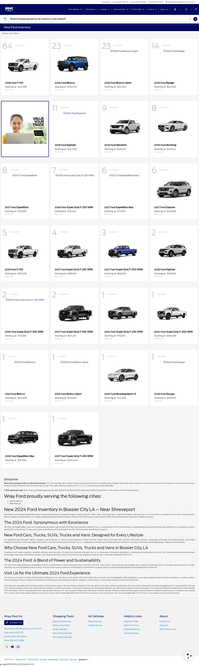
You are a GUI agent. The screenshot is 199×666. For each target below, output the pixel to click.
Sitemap (43, 659)
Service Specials (131, 633)
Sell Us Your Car (131, 625)
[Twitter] (6, 647)
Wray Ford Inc (9, 659)
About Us (163, 625)
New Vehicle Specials (62, 633)
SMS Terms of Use (167, 629)
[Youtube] (12, 647)
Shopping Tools (63, 616)
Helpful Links (133, 616)
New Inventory (95, 621)
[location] (166, 2)
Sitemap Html (53, 659)
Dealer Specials (60, 629)
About (163, 616)
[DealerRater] (18, 647)
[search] (196, 9)
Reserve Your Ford (61, 625)
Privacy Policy (21, 659)
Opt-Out (73, 659)
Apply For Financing (62, 621)
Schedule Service (132, 629)
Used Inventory (95, 625)
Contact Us (15, 622)
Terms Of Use (33, 659)
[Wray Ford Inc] (16, 9)
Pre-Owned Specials (62, 637)
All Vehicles (96, 616)
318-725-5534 (81, 486)
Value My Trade (131, 621)
